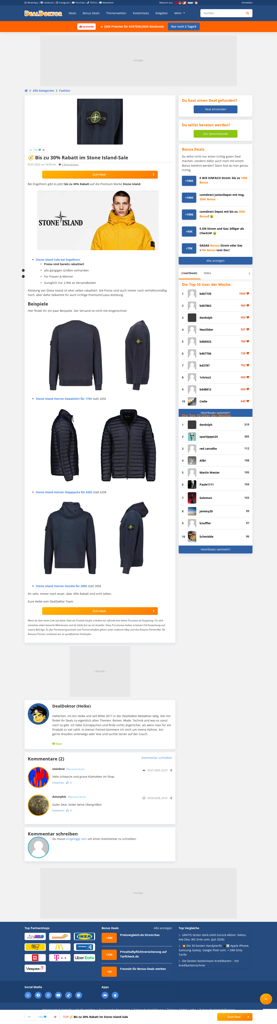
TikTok (93, 2)
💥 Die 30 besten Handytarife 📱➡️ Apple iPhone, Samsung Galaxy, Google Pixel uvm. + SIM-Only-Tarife (214, 950)
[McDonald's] (59, 947)
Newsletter (108, 2)
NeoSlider (206, 329)
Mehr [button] (178, 13)
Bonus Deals (91, 13)
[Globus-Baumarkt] (59, 936)
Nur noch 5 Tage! (183, 26)
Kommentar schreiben (157, 758)
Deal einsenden (215, 109)
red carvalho (208, 448)
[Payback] (84, 947)
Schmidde (206, 536)
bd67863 (205, 306)
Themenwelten (116, 13)
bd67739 (205, 294)
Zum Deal (99, 174)
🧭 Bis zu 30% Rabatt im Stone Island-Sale (95, 1017)
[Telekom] (59, 957)
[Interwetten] (35, 947)
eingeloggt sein (76, 839)
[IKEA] (84, 936)
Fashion (64, 90)
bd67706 (205, 353)
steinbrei (68, 769)
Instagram (64, 2)
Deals (72, 13)
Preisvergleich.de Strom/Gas (140, 935)
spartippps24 (209, 437)
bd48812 (205, 389)
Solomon (206, 498)
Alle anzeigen (215, 261)
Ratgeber (162, 13)
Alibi (203, 460)
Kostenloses (141, 13)
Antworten (58, 782)
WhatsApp (32, 2)
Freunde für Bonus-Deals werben (143, 969)
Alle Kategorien (43, 90)
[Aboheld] (35, 936)
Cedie (203, 401)
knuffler (205, 523)
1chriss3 (205, 377)
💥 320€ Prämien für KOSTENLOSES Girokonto (132, 26)
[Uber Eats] (84, 957)
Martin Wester (210, 472)
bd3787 (205, 365)
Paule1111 (207, 484)
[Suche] (247, 13)
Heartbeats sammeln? (215, 413)
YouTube (80, 2)
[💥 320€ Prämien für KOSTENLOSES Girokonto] (86, 26)
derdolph (206, 318)
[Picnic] (35, 957)
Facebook (49, 2)
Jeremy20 (206, 511)
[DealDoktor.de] (43, 13)
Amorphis (69, 797)
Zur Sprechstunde (215, 134)
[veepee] (35, 968)
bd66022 (205, 341)
